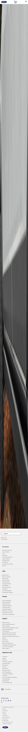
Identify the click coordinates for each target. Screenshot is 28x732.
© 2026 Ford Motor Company (8, 707)
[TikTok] (1, 702)
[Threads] (10, 700)
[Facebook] (1, 700)
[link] (4, 709)
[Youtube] (6, 700)
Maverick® (4, 539)
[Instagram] (8, 700)
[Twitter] (3, 700)
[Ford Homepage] (5, 728)
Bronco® (3, 537)
